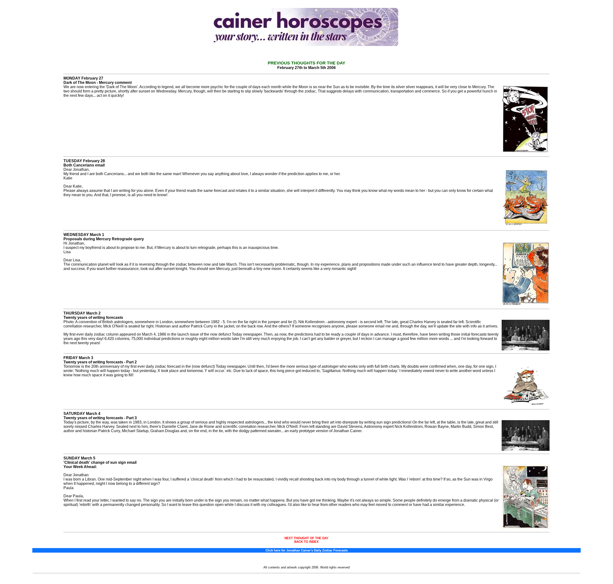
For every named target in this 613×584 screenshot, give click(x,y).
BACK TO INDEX (306, 542)
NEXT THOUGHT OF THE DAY (306, 538)
